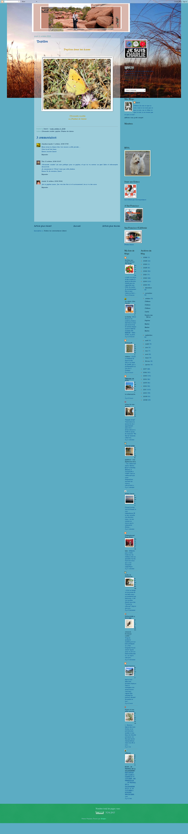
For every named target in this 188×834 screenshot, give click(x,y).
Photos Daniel (129, 494)
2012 (145, 386)
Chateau (147, 305)
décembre (148, 288)
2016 (145, 372)
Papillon (147, 320)
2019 (145, 281)
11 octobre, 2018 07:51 (61, 144)
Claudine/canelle (47, 144)
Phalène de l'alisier (67, 131)
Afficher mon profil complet (133, 118)
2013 (145, 383)
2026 (145, 257)
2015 (145, 376)
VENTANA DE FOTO (129, 380)
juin (147, 347)
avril (147, 354)
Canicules (135, 412)
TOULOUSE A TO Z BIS (130, 617)
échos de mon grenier (129, 405)
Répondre (45, 155)
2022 (145, 271)
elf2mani (128, 753)
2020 (145, 278)
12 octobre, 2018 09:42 (54, 181)
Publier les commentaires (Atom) (55, 231)
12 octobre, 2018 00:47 (53, 161)
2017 (145, 369)
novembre (148, 293)
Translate (141, 93)
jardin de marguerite (129, 576)
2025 (145, 261)
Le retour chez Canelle (130, 302)
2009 (145, 396)
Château (147, 301)
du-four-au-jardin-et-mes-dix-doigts (130, 262)
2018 (145, 285)
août (147, 340)
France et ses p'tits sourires (129, 710)
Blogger (103, 819)
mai (146, 351)
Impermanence (130, 666)
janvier (148, 365)
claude (44, 181)
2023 (145, 268)
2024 (145, 264)
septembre (148, 335)
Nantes (147, 324)
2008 (145, 400)
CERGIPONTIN (130, 446)
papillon (57, 131)
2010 (145, 393)
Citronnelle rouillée (48, 131)
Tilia (43, 161)
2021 (145, 275)
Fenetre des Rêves (149, 316)
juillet (147, 344)
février (147, 361)
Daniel (138, 103)
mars (147, 358)
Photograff (128, 343)
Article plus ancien (111, 226)
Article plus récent (42, 226)
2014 (145, 379)
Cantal (147, 312)
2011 (145, 390)
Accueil (77, 226)
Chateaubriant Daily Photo (130, 536)
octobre (148, 299)
